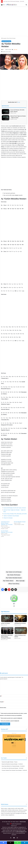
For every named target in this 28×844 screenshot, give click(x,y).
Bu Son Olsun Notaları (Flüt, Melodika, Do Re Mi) (15, 513)
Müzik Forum (14, 733)
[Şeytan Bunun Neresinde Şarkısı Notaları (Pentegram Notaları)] (7, 630)
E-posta (2, 701)
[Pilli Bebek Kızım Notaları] (21, 618)
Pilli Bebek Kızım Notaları (20, 623)
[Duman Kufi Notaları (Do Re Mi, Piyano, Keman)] (5, 111)
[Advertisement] (14, 21)
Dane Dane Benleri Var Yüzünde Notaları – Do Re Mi (13, 766)
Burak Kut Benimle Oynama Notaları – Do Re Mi (12, 764)
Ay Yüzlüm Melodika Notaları (14, 577)
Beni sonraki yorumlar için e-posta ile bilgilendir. (11, 718)
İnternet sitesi (3, 707)
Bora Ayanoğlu (21, 580)
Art (3, 49)
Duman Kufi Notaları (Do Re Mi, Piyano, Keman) (14, 507)
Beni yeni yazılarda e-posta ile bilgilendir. (10, 720)
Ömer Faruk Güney (14, 583)
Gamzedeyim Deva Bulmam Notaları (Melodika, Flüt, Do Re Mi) (6, 523)
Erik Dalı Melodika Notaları (20, 521)
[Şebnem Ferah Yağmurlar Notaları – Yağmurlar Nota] (5, 117)
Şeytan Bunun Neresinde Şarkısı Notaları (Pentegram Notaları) (7, 637)
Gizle (19, 102)
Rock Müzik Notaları (11, 38)
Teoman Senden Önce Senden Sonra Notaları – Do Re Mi (15, 1)
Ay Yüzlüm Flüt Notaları (14, 575)
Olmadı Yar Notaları (8, 518)
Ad (1, 696)
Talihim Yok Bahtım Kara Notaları (11, 515)
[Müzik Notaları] (11, 5)
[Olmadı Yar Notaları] (7, 618)
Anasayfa (4, 38)
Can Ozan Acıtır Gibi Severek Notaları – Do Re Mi (12, 768)
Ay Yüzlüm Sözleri (8, 580)
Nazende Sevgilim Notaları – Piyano (9, 761)
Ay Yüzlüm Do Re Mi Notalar (14, 572)
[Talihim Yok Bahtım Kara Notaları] (21, 630)
